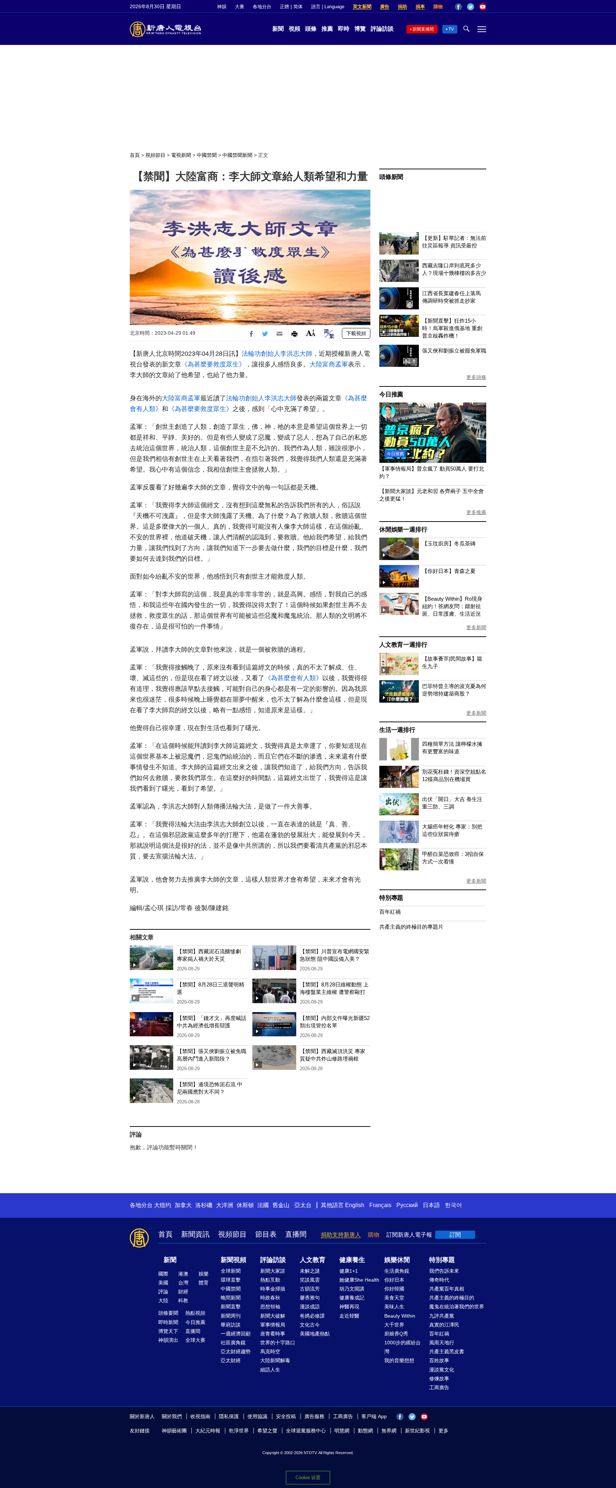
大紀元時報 (207, 1430)
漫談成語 (310, 1306)
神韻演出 (168, 1340)
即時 (343, 29)
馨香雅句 (310, 1297)
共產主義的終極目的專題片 (411, 927)
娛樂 (204, 1274)
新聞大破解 (272, 1316)
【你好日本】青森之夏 (449, 571)
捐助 (402, 6)
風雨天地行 (441, 1342)
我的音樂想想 (399, 1360)
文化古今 (310, 1325)
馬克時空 (270, 1351)
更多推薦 (476, 512)
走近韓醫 (349, 1316)
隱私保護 (229, 1416)
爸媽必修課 (312, 1316)
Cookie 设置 (308, 1477)
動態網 (365, 1430)
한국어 (453, 1205)
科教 (183, 1300)
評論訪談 (382, 29)
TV (451, 29)
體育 (204, 1283)
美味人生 (394, 1306)
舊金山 (280, 1205)
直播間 (296, 1234)
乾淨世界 (239, 1430)
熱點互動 (270, 1280)
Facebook (458, 6)
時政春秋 (270, 1297)
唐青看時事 (272, 1333)
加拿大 (183, 1205)
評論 (163, 1291)
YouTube (482, 6)
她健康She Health (359, 1280)
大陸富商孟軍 (328, 364)
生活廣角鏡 (396, 1271)
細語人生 (270, 1369)
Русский (407, 1205)
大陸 (163, 1300)
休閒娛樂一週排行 (403, 529)
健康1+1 (348, 1271)
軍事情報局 (272, 1325)
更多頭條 (476, 377)
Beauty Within (399, 1316)
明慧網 (341, 1430)
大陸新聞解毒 (275, 1360)
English (354, 1205)
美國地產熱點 (315, 1333)
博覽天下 (168, 1331)
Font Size (311, 333)
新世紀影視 (417, 1430)
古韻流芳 (310, 1289)
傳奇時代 (439, 1280)
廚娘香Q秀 (396, 1333)
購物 (438, 6)
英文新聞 (362, 6)
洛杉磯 (203, 1205)
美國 (163, 1283)
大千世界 (394, 1325)
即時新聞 (168, 1322)
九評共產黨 (441, 1316)
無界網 (388, 1430)
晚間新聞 (231, 1297)
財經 (183, 1291)
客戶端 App (374, 1416)
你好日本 (394, 1280)
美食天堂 (394, 1297)
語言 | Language (327, 6)
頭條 (311, 29)
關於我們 (172, 1416)
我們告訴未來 (444, 1271)
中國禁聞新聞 (237, 155)
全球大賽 (195, 1340)
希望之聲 (267, 1430)
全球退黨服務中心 (306, 1430)
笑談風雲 (310, 1280)
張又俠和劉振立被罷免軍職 (454, 351)
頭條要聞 (168, 1313)
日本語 (431, 1205)
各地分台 (262, 6)
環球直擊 (231, 1280)
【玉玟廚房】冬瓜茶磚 (449, 543)
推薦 (327, 29)
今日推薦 (391, 394)
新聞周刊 (231, 1316)
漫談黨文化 (441, 1369)
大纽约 (162, 1205)
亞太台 (303, 1205)
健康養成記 (351, 1297)
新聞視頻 (233, 1259)
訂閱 (455, 1235)
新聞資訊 (195, 1234)
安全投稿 (286, 1416)
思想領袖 (270, 1306)
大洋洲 (224, 1205)
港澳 (183, 1274)
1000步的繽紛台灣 (402, 1347)
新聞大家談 (272, 1271)
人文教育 (312, 1259)
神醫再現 (349, 1306)
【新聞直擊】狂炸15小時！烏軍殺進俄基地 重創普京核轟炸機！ (452, 328)
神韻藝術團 (174, 1430)
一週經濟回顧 (236, 1333)
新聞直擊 (231, 1306)
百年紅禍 (390, 912)
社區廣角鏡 (233, 1342)
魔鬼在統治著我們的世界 (456, 1306)
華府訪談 (231, 1325)
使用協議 (257, 1416)
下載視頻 (356, 333)
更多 (443, 1430)
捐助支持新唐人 (341, 1235)
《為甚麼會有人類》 (293, 678)
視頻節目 (155, 155)
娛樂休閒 (397, 1259)
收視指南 (200, 1416)
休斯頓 (245, 1205)
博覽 (360, 29)
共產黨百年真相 (446, 1289)
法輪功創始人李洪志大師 (277, 353)
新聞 (278, 29)
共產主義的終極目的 (451, 1297)
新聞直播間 (423, 29)
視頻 (294, 29)
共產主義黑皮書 (446, 1351)
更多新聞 (476, 627)
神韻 (221, 6)
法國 (263, 1205)
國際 (163, 1274)
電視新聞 (181, 155)
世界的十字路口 (277, 1342)
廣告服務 (314, 1416)
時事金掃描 (272, 1289)
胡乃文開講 (351, 1289)
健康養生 (352, 1259)
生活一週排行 (397, 730)
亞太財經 (231, 1360)
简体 (298, 6)
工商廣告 (439, 1387)
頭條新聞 (391, 177)
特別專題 (391, 897)
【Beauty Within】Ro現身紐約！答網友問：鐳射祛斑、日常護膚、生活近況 (452, 606)
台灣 (183, 1283)
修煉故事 (439, 1378)
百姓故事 (439, 1360)
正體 (284, 6)
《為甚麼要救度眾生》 (213, 364)
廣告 (384, 6)
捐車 (420, 6)
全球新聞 (231, 1271)
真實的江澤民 (444, 1325)
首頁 (135, 155)
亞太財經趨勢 (236, 1351)
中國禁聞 (207, 155)
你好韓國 (394, 1289)
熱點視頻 (195, 1313)
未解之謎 (310, 1271)
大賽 (239, 6)
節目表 (266, 1234)
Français (380, 1205)
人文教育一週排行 (403, 644)
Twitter (470, 6)
